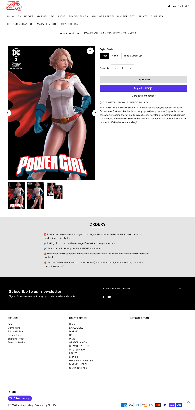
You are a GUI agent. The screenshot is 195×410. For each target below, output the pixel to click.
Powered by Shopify (45, 405)
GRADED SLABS (78, 342)
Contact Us (14, 327)
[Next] (95, 113)
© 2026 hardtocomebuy (21, 405)
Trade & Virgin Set (132, 55)
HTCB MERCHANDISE (81, 360)
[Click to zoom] (90, 51)
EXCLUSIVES (76, 327)
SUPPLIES (74, 356)
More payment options (143, 95)
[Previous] (7, 113)
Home (62, 33)
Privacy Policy (15, 331)
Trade (104, 55)
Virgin (115, 55)
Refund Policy (15, 335)
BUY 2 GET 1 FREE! (79, 346)
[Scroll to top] (188, 402)
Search (11, 324)
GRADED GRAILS (78, 367)
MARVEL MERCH (78, 364)
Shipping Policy (16, 338)
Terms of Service (16, 342)
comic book (75, 33)
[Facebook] (103, 297)
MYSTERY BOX (77, 349)
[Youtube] (109, 297)
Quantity (104, 68)
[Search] (169, 6)
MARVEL (74, 331)
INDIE (72, 338)
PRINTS (73, 353)
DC (71, 335)
